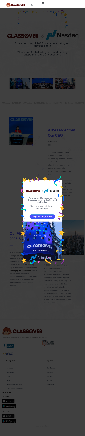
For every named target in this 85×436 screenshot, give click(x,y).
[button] (32, 4)
